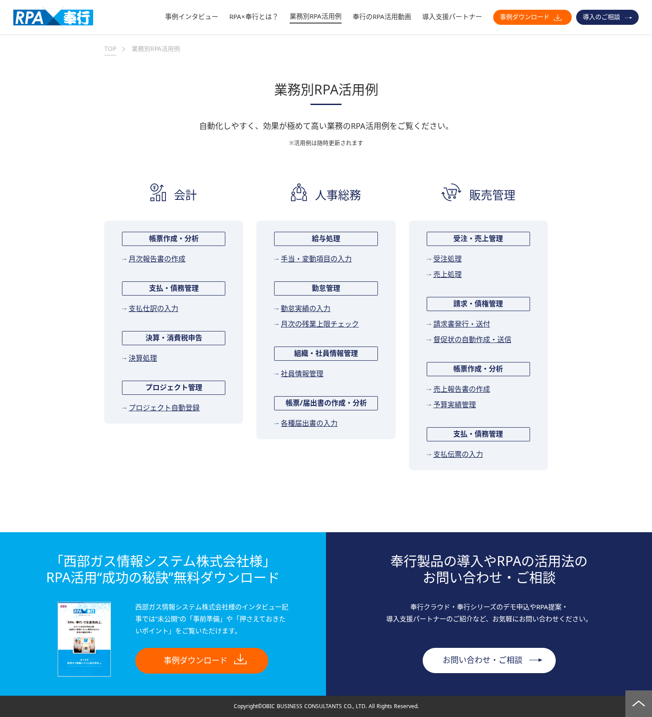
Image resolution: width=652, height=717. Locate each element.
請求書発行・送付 (461, 324)
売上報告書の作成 (461, 389)
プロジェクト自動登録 (164, 408)
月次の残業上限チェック (320, 324)
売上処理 (447, 274)
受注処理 (447, 259)
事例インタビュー (191, 16)
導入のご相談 (601, 17)
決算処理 (143, 358)
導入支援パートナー (452, 16)
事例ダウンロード (525, 17)
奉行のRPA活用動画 (382, 16)
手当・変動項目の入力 (316, 259)
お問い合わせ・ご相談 (482, 660)
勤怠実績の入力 (305, 308)
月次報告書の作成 (157, 259)
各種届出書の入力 (309, 423)
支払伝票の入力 (458, 454)
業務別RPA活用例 (316, 16)
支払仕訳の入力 (153, 308)
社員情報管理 (302, 374)
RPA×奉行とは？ (254, 16)
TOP (110, 49)
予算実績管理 (454, 405)
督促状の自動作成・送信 (472, 339)
